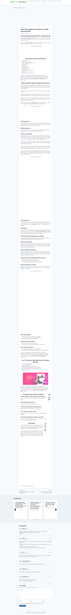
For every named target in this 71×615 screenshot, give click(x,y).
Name (21, 601)
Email (32, 601)
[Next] (55, 510)
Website (43, 601)
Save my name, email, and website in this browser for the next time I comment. (32, 603)
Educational (24, 27)
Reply (50, 528)
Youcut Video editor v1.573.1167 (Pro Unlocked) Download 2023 (46, 491)
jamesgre (22, 33)
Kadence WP (43, 612)
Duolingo (41, 139)
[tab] (34, 519)
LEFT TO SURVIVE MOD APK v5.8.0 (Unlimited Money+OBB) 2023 (27, 491)
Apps (21, 27)
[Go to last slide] (15, 510)
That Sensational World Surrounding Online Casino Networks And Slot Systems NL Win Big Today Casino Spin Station (20, 505)
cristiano (47, 507)
